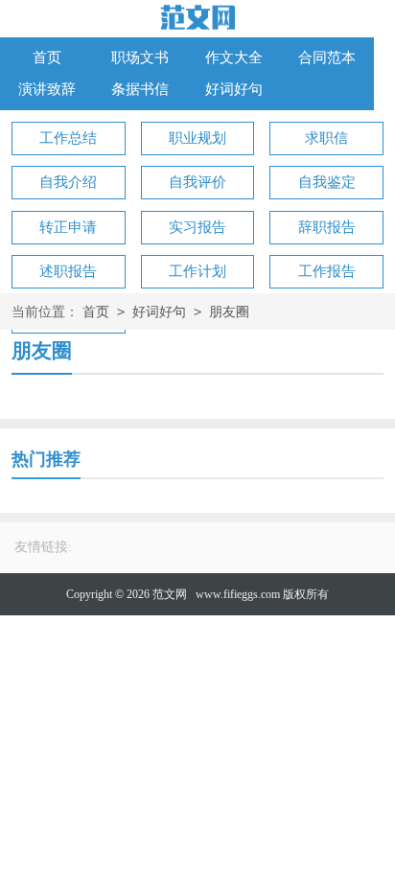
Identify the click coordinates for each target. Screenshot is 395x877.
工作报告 (327, 271)
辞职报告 (327, 227)
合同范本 (327, 57)
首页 (47, 57)
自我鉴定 (327, 182)
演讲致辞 (47, 89)
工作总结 (68, 138)
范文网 (169, 594)
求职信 (326, 138)
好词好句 (234, 89)
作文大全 (234, 57)
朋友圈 (229, 312)
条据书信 (140, 89)
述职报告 (68, 271)
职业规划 (197, 138)
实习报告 (197, 227)
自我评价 (197, 182)
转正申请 (68, 227)
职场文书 (140, 57)
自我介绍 (68, 182)
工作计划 (197, 271)
